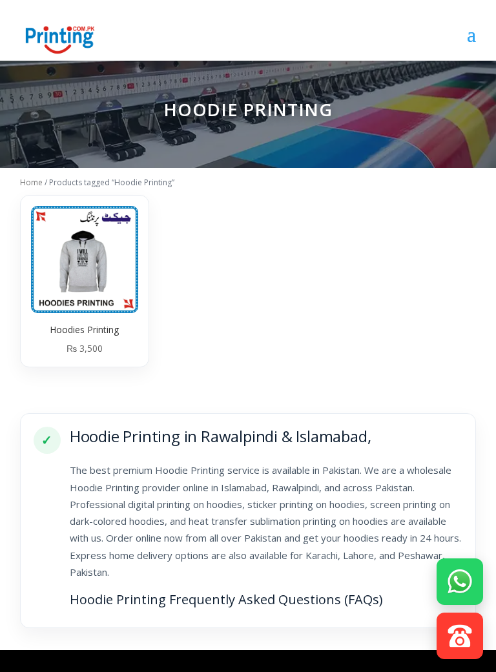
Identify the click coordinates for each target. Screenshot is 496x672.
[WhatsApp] (460, 580)
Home (31, 182)
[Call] (460, 634)
